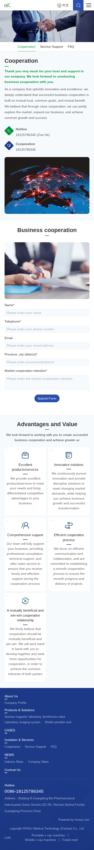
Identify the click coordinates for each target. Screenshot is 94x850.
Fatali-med (70, 840)
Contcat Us (13, 770)
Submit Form (47, 398)
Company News (38, 761)
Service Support (51, 46)
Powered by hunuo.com (73, 819)
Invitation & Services (19, 740)
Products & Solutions (19, 710)
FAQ (71, 46)
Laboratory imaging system (22, 722)
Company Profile (15, 703)
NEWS (9, 755)
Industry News (14, 761)
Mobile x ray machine (40, 840)
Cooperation (27, 46)
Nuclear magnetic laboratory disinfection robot (35, 716)
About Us (11, 696)
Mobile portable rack (58, 722)
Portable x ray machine (48, 835)
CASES (10, 730)
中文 (65, 5)
